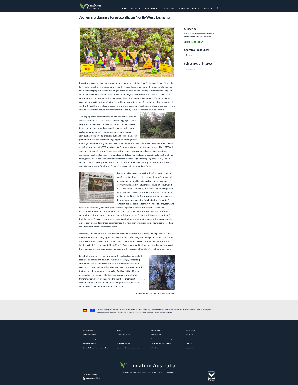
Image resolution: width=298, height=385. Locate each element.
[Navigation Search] (216, 6)
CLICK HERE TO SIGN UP (193, 42)
